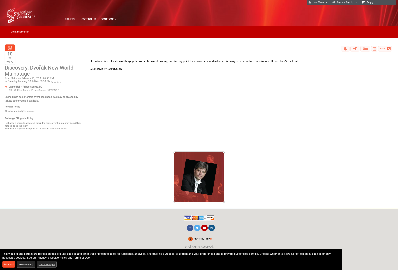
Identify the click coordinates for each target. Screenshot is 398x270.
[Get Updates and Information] (345, 48)
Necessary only (26, 264)
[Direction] (355, 48)
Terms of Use (81, 257)
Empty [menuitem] (369, 2)
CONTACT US (88, 19)
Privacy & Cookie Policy (52, 257)
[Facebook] (190, 227)
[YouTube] (204, 227)
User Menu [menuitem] (317, 2)
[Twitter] (197, 227)
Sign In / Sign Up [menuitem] (344, 2)
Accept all (9, 264)
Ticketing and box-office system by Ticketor (200, 239)
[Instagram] (211, 227)
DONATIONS (108, 19)
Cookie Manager (47, 264)
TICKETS (70, 19)
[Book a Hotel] (365, 48)
